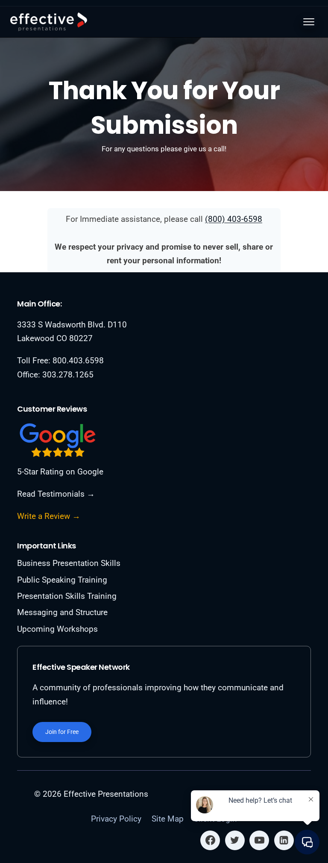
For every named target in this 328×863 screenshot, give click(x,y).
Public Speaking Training (62, 580)
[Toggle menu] (309, 22)
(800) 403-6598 (233, 219)
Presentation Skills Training (67, 596)
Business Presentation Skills (68, 563)
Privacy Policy (116, 819)
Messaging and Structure (62, 612)
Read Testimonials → (56, 494)
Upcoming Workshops (57, 629)
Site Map (168, 819)
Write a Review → (48, 516)
